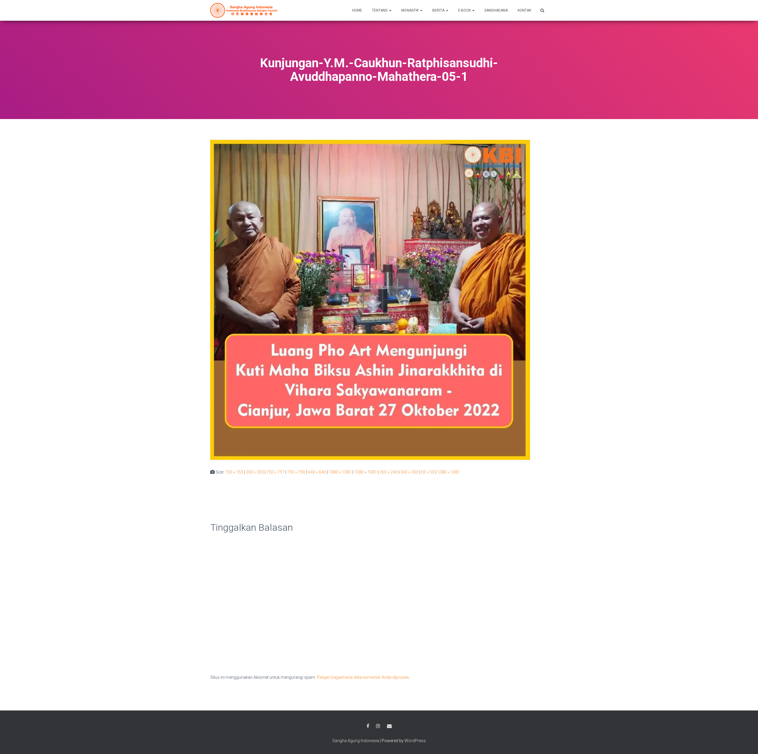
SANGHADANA (496, 10)
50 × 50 (427, 472)
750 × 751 (275, 472)
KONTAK (524, 10)
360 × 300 (409, 472)
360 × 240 (389, 472)
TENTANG (380, 10)
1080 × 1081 (340, 472)
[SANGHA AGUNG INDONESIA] (245, 10)
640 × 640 (317, 472)
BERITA (438, 10)
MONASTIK (410, 10)
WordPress (415, 740)
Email (389, 726)
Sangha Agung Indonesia (355, 740)
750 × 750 (296, 472)
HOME (357, 10)
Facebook (368, 726)
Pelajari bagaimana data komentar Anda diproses (363, 677)
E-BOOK (465, 10)
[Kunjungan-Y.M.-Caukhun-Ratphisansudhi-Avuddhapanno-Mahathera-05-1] (370, 299)
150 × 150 (234, 472)
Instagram (378, 726)
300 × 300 (255, 472)
